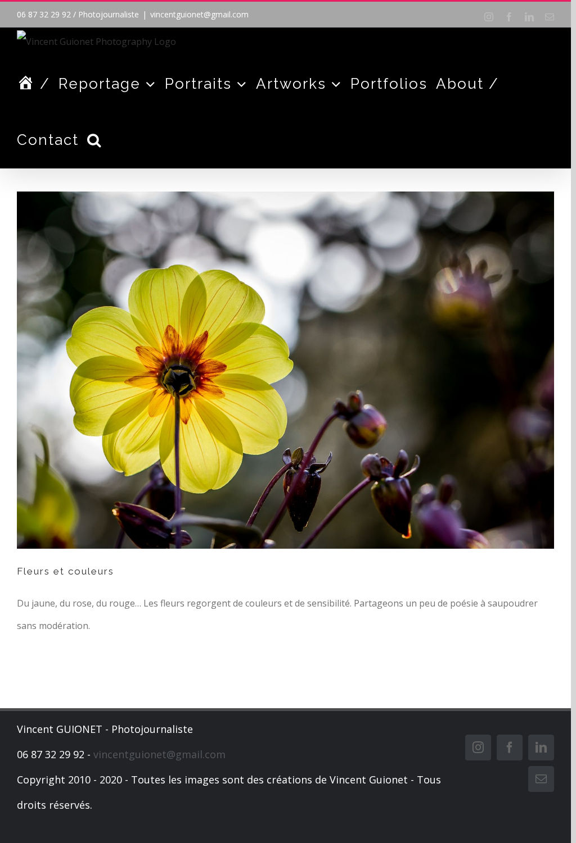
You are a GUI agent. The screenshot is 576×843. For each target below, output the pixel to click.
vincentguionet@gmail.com (199, 14)
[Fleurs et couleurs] (285, 370)
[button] (94, 140)
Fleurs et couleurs (65, 571)
